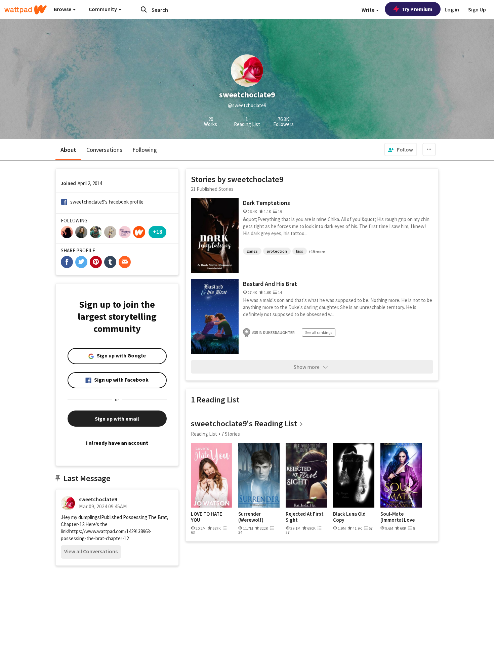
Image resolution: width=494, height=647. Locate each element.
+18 (157, 231)
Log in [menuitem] (452, 9)
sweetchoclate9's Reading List (244, 423)
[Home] (25, 10)
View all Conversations (91, 551)
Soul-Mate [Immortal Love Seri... (397, 517)
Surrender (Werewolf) (250, 517)
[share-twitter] (81, 262)
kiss (299, 251)
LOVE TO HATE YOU (206, 517)
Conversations (104, 150)
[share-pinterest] (96, 262)
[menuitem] (400, 149)
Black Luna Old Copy (349, 517)
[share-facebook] (67, 262)
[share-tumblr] (110, 262)
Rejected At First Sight (305, 517)
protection (277, 251)
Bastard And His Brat (270, 284)
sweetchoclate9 (98, 499)
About (68, 150)
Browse (63, 9)
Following (144, 150)
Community (103, 9)
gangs (252, 251)
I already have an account (117, 442)
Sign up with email (117, 418)
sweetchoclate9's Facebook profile (106, 202)
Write (368, 9)
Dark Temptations (266, 203)
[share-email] (125, 262)
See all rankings (318, 332)
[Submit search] (143, 9)
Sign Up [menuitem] (477, 9)
